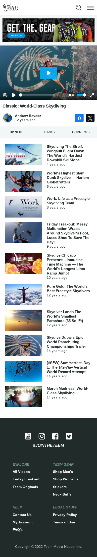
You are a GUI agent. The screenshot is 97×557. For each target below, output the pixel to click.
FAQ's (18, 530)
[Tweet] (90, 117)
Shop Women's (65, 479)
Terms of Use (64, 522)
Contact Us (22, 515)
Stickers (60, 487)
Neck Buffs (62, 494)
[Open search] (78, 7)
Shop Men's (63, 472)
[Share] (79, 117)
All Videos (21, 472)
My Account (23, 522)
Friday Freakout (26, 479)
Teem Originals (25, 487)
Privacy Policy (65, 515)
